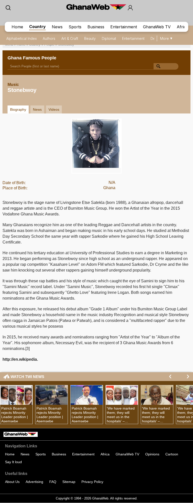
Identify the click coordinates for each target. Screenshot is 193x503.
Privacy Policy (92, 482)
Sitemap (68, 482)
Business (95, 26)
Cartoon (171, 454)
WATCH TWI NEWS (27, 376)
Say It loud (13, 462)
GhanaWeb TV (157, 26)
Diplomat (109, 38)
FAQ (52, 482)
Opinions (152, 454)
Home (17, 26)
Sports (75, 26)
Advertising (34, 482)
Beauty (90, 38)
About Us (12, 482)
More (164, 38)
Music (13, 84)
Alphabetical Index (21, 38)
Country (37, 26)
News (57, 26)
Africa (182, 26)
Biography (18, 109)
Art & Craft (69, 38)
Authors (49, 38)
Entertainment (123, 26)
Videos (54, 109)
